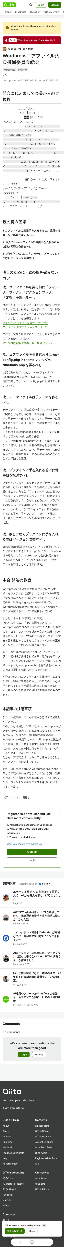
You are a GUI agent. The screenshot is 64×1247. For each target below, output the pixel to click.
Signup (55, 4)
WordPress (9, 69)
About (6, 1125)
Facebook (8, 1194)
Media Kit (8, 1147)
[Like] (6, 797)
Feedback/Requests (13, 1152)
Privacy (7, 1136)
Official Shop (42, 1189)
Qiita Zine (40, 1183)
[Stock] (16, 797)
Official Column (43, 1136)
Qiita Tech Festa (43, 1147)
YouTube (7, 1200)
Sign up (32, 851)
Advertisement (10, 1163)
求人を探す (14, 1231)
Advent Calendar (44, 1141)
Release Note (42, 1125)
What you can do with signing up (24, 843)
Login (41, 4)
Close (32, 1231)
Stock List (20, 11)
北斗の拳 (22, 69)
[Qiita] (9, 4)
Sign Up (39, 1054)
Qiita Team (41, 1178)
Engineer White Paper (46, 1158)
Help (5, 1158)
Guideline (7, 1141)
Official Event (51, 11)
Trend (8, 11)
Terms (6, 1131)
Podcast (7, 1205)
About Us (7, 1220)
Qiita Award (41, 1152)
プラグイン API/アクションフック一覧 (25, 327)
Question (35, 11)
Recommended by (28, 883)
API (37, 1163)
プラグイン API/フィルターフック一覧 (25, 322)
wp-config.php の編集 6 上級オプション (28, 343)
